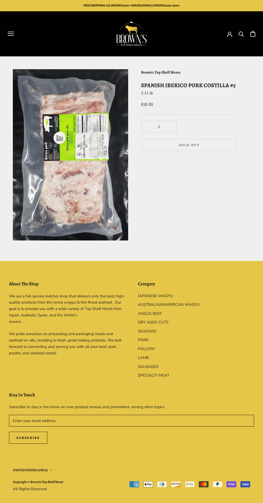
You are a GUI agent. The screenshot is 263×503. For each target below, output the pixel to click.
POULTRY (146, 348)
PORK (143, 340)
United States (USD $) (30, 470)
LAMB (143, 357)
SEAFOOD (147, 331)
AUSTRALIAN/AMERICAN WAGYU (169, 304)
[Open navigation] (11, 34)
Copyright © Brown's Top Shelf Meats (38, 482)
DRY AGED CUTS (153, 322)
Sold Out (189, 145)
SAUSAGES (148, 366)
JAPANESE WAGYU (155, 295)
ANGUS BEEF (150, 313)
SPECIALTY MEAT (153, 375)
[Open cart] (252, 34)
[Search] (241, 33)
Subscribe (28, 438)
